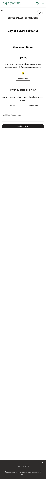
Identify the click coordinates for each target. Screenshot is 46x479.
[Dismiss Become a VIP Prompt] (43, 463)
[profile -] (37, 3)
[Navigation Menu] (42, 3)
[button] (2, 11)
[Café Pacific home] (12, 3)
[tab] (12, 105)
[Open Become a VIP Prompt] (23, 477)
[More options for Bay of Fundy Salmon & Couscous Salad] (39, 13)
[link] (23, 79)
